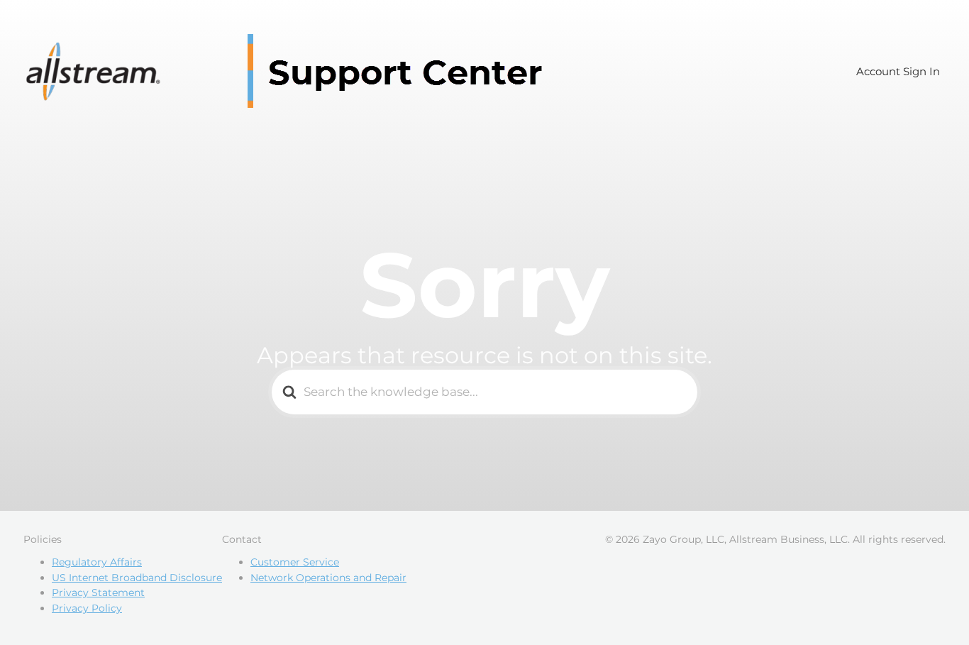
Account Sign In (898, 71)
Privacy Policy (87, 608)
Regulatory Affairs (97, 562)
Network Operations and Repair (328, 577)
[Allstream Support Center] (289, 71)
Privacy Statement (98, 592)
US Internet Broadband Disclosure (137, 577)
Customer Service (294, 562)
